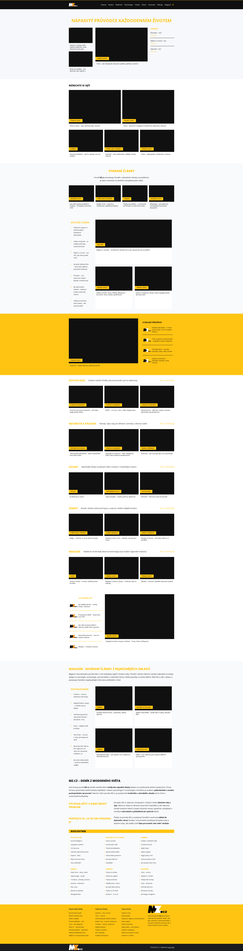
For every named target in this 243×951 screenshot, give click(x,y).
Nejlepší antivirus (100, 927)
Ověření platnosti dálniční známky (105, 918)
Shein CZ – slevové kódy (76, 927)
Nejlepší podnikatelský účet (77, 933)
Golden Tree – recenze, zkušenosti (105, 921)
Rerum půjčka (126, 921)
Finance (103, 5)
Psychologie (128, 5)
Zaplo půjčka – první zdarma (130, 927)
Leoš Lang (171, 947)
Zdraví (144, 5)
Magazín (168, 5)
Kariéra (111, 5)
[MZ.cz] (73, 4)
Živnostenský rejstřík (75, 913)
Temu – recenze (100, 916)
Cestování (151, 5)
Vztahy (137, 5)
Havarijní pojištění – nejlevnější (78, 930)
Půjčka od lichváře (127, 924)
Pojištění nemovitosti (101, 935)
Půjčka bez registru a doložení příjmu (133, 918)
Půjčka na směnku (101, 930)
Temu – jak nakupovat (76, 924)
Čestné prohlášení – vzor (76, 921)
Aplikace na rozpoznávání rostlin (79, 935)
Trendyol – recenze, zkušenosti (104, 924)
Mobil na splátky (74, 918)
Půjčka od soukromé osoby (130, 933)
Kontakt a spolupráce (128, 930)
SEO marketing (99, 933)
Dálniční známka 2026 (75, 916)
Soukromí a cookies (128, 935)
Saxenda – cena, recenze (102, 913)
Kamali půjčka (126, 916)
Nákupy (160, 5)
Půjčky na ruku (126, 913)
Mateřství (119, 5)
